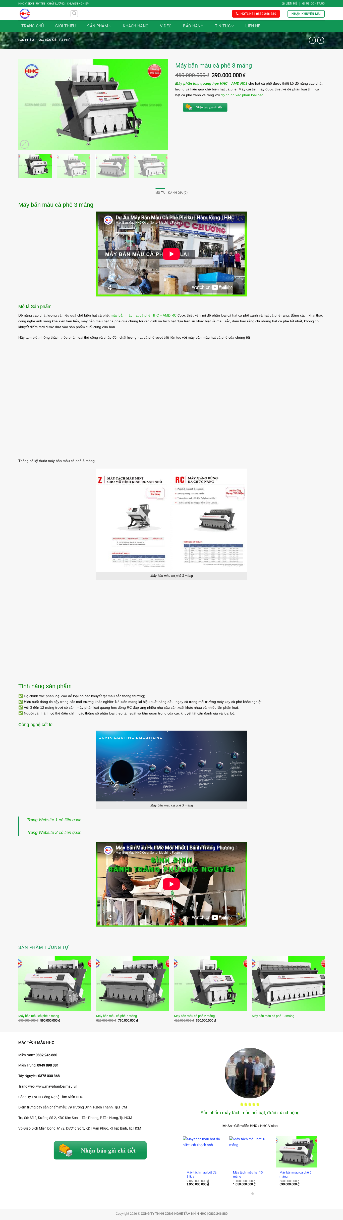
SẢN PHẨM (97, 26)
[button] (74, 14)
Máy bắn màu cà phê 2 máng (194, 1016)
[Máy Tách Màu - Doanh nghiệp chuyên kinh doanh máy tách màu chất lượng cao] (40, 13)
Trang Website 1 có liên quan (54, 819)
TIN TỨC (223, 26)
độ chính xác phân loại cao (242, 95)
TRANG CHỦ (32, 26)
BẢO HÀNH (193, 26)
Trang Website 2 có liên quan (54, 832)
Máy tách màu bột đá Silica (201, 1175)
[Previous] (27, 104)
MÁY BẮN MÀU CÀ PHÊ (54, 40)
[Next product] (312, 40)
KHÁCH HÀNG (135, 26)
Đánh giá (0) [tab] (178, 192)
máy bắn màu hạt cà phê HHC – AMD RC (144, 315)
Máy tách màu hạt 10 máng (248, 1175)
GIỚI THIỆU (65, 26)
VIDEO (166, 26)
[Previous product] (320, 40)
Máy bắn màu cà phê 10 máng (273, 1016)
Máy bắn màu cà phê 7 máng (116, 1016)
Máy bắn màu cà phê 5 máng (38, 1016)
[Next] (158, 104)
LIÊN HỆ (252, 26)
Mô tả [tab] (160, 192)
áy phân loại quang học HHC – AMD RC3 (212, 83)
